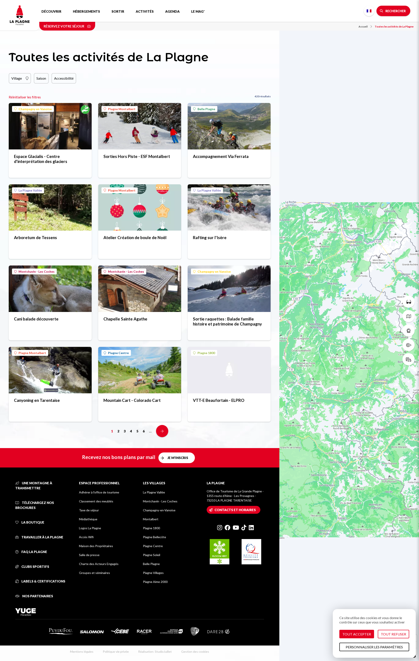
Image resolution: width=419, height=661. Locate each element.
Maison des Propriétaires (96, 546)
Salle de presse (89, 555)
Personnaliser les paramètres (374, 647)
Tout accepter (356, 634)
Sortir (118, 11)
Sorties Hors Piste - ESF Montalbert (136, 156)
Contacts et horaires (235, 510)
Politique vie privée (116, 651)
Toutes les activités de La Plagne (394, 26)
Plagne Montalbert (122, 109)
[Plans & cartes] (408, 316)
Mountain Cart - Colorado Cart (132, 400)
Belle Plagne (206, 109)
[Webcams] (408, 330)
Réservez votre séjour (64, 26)
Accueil (363, 26)
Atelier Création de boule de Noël (135, 237)
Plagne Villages (153, 573)
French (369, 10)
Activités (145, 11)
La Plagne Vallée (30, 190)
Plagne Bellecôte (154, 537)
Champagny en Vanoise (35, 109)
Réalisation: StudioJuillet (155, 651)
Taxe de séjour (89, 510)
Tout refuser (393, 634)
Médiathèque (88, 519)
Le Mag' (197, 11)
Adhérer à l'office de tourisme (99, 492)
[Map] (349, 330)
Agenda (172, 11)
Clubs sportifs (35, 567)
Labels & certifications (43, 581)
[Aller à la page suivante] (162, 431)
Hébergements (86, 11)
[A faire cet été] (408, 302)
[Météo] (408, 345)
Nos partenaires (37, 596)
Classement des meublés (96, 501)
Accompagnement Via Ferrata (221, 156)
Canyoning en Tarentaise (37, 400)
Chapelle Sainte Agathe (125, 318)
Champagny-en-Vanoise (159, 510)
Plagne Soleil (151, 555)
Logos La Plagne (90, 528)
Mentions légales (81, 651)
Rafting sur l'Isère (210, 237)
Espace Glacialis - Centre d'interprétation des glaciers (40, 159)
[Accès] (408, 359)
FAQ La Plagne (34, 552)
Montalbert (150, 519)
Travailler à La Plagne (42, 537)
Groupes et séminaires (94, 573)
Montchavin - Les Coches (37, 271)
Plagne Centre (118, 353)
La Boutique (32, 522)
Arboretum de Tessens (35, 237)
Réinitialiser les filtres (25, 97)
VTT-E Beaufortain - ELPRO (218, 400)
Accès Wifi (86, 537)
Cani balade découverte (36, 318)
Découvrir (51, 11)
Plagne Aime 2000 (155, 582)
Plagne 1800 (206, 353)
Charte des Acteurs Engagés (98, 564)
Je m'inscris (177, 458)
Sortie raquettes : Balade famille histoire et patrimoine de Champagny (227, 321)
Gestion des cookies (195, 651)
